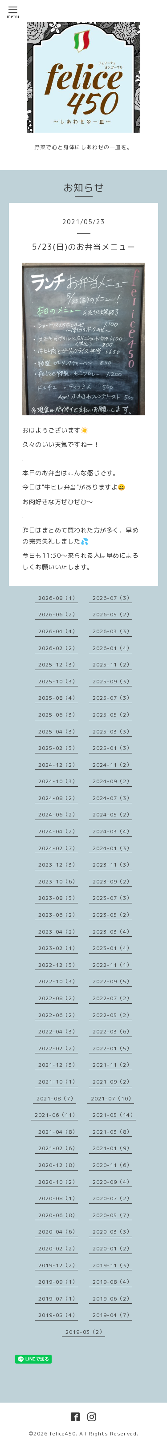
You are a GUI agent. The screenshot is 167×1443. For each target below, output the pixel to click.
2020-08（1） (58, 1198)
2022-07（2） (112, 998)
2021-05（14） (114, 1115)
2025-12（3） (58, 664)
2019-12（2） (58, 1265)
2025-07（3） (112, 698)
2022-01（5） (112, 1048)
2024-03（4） (112, 831)
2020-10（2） (58, 1182)
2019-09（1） (58, 1281)
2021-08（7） (56, 1098)
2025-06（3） (58, 714)
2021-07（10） (112, 1098)
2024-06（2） (58, 814)
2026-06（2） (58, 614)
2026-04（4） (58, 631)
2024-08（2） (58, 798)
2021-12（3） (58, 1064)
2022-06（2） (58, 1015)
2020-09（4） (112, 1182)
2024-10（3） (58, 781)
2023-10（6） (58, 881)
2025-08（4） (58, 698)
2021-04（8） (58, 1131)
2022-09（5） (112, 981)
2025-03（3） (112, 731)
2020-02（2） (58, 1248)
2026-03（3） (112, 631)
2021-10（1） (58, 1081)
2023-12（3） (58, 864)
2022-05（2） (112, 1015)
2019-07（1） (58, 1298)
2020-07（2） (112, 1198)
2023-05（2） (112, 915)
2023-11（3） (112, 864)
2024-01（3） (112, 848)
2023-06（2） (58, 915)
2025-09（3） (112, 681)
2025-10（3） (58, 681)
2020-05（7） (112, 1215)
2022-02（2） (58, 1048)
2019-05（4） (58, 1315)
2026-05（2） (112, 614)
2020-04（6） (58, 1231)
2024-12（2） (58, 765)
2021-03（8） (112, 1131)
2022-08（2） (58, 998)
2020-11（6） (112, 1165)
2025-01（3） (112, 748)
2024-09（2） (112, 781)
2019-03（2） (85, 1332)
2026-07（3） (112, 598)
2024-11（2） (112, 765)
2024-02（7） (58, 848)
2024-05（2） (112, 814)
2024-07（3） (112, 798)
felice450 (62, 1433)
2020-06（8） (58, 1215)
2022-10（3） (58, 981)
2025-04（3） (58, 731)
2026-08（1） (58, 598)
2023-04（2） (58, 931)
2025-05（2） (112, 714)
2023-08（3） (58, 898)
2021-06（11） (56, 1115)
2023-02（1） (58, 948)
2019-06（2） (112, 1298)
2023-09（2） (112, 881)
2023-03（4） (112, 931)
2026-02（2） (58, 648)
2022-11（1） (112, 965)
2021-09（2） (112, 1081)
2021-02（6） (58, 1148)
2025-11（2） (112, 664)
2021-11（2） (112, 1064)
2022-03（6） (112, 1031)
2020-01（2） (112, 1248)
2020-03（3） (112, 1231)
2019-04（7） (112, 1315)
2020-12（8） (58, 1165)
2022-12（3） (58, 965)
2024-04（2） (58, 831)
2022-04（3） (58, 1031)
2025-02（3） (58, 748)
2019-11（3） (112, 1265)
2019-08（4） (112, 1281)
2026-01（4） (112, 648)
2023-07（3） (112, 898)
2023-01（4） (112, 948)
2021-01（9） (112, 1148)
